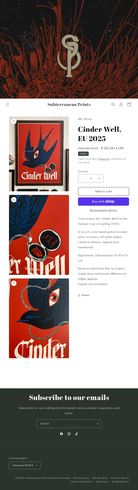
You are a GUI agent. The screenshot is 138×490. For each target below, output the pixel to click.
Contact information (81, 481)
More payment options (103, 210)
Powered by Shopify (59, 478)
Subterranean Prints (36, 478)
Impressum (102, 481)
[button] (8, 104)
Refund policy (99, 478)
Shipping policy (120, 481)
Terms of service (120, 478)
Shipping (103, 158)
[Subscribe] (97, 424)
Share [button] (85, 295)
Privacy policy (81, 478)
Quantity (83, 171)
